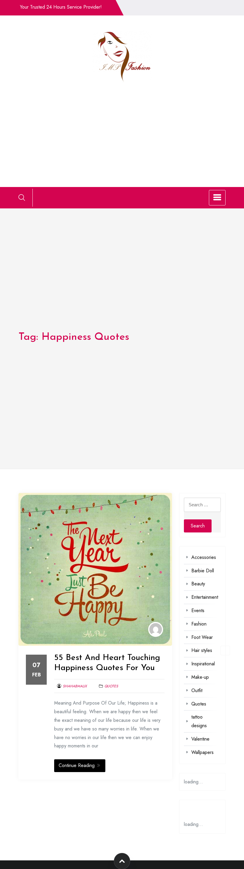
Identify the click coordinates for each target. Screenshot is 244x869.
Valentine (200, 739)
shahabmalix (75, 686)
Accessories (203, 557)
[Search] (21, 197)
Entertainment (204, 597)
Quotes (111, 686)
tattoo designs (199, 721)
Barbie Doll (202, 570)
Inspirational (203, 663)
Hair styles (201, 650)
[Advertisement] (122, 127)
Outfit (196, 690)
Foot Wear (202, 637)
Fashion (199, 623)
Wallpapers (202, 752)
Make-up (200, 677)
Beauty (198, 583)
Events (197, 610)
